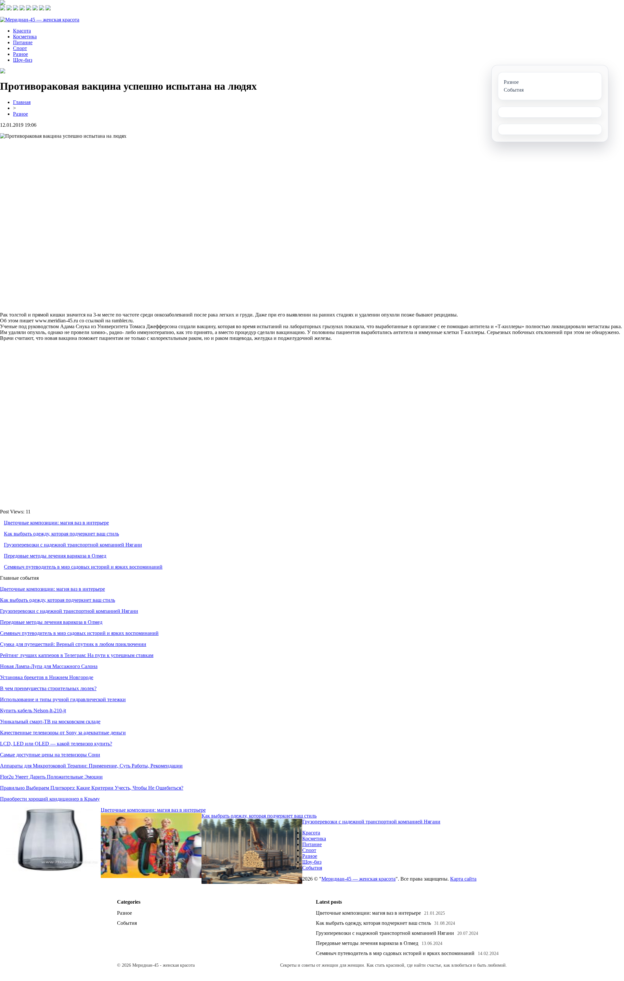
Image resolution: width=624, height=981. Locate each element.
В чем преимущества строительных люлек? (48, 688)
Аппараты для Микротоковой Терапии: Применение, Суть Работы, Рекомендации (91, 765)
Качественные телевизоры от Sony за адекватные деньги (63, 732)
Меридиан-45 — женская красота (358, 879)
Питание (22, 42)
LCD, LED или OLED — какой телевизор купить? (56, 743)
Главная (22, 102)
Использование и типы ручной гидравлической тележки (63, 699)
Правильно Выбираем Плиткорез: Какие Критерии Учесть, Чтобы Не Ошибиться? (91, 788)
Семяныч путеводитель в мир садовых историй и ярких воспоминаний (83, 567)
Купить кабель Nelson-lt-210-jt (33, 710)
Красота (22, 30)
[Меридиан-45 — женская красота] (39, 19)
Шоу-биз (22, 60)
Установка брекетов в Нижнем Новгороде (46, 677)
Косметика (25, 36)
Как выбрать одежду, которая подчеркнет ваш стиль (61, 533)
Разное (20, 54)
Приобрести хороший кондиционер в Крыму (50, 799)
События (312, 868)
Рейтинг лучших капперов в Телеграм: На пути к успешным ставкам (76, 655)
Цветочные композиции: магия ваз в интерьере (56, 522)
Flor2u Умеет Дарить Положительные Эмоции (51, 777)
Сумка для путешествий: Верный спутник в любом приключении (73, 644)
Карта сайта (463, 879)
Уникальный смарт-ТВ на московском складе (50, 721)
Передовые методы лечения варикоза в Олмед (55, 556)
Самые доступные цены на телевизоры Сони (50, 754)
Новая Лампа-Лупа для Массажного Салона (49, 666)
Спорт (20, 48)
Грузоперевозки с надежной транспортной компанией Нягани (73, 545)
